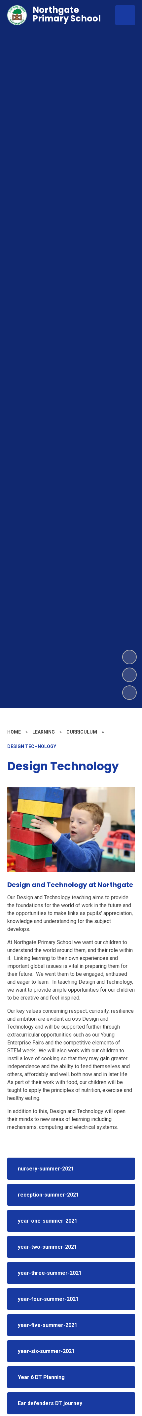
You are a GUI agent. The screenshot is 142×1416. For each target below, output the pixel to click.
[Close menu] (125, 15)
